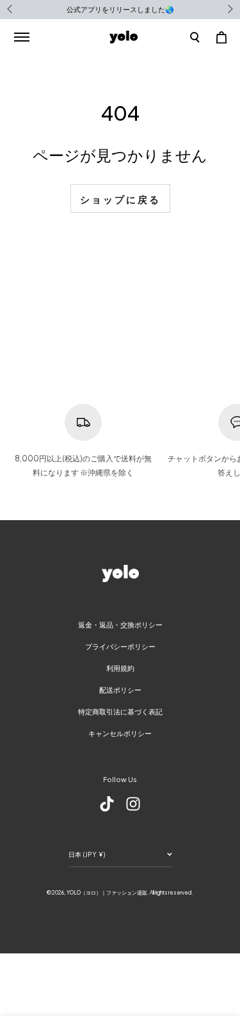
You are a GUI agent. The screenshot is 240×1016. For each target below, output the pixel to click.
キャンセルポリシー (120, 733)
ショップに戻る (120, 199)
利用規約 (120, 668)
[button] (195, 37)
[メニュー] (21, 37)
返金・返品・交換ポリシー (120, 624)
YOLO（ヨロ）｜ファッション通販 (107, 892)
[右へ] (229, 9)
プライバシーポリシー (120, 646)
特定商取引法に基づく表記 (120, 711)
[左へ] (11, 9)
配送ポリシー (120, 690)
